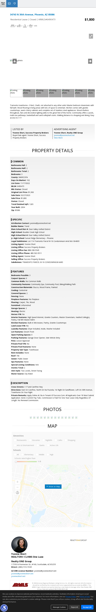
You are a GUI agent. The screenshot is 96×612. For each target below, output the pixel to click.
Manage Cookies (59, 607)
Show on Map (54, 486)
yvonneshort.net (18, 576)
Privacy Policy (71, 596)
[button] (4, 608)
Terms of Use (85, 596)
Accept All (87, 607)
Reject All (74, 607)
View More (58, 138)
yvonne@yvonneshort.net (64, 135)
